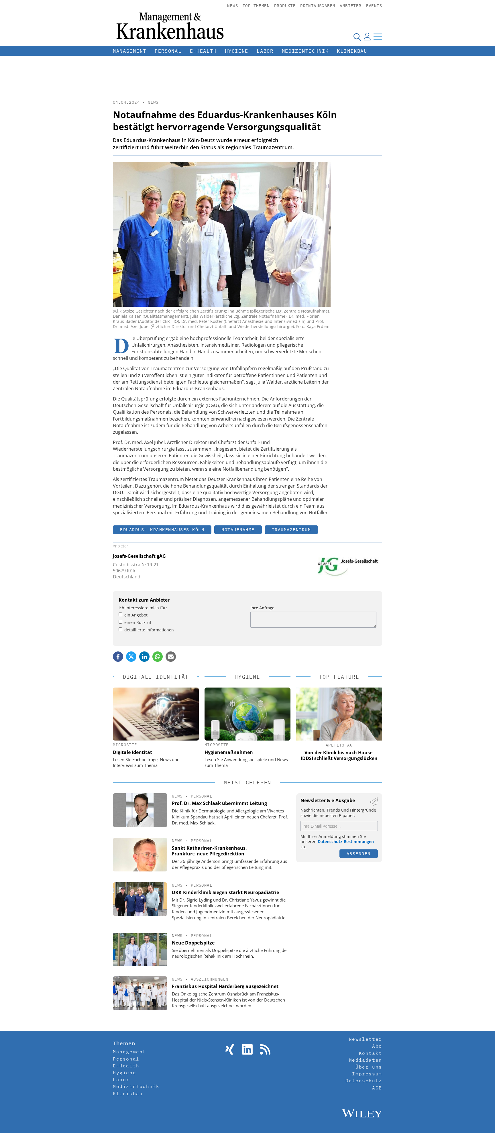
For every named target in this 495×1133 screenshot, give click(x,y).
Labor (265, 51)
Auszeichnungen (210, 979)
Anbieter (350, 5)
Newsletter (365, 1039)
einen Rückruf (137, 622)
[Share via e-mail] (171, 656)
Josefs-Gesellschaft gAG (139, 556)
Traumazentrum (291, 529)
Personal (168, 51)
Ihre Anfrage (262, 607)
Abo (377, 1046)
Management (129, 51)
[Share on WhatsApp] (157, 656)
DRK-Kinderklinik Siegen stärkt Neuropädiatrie (225, 892)
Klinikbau (352, 51)
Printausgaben (317, 5)
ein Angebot (136, 615)
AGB (377, 1088)
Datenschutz (363, 1080)
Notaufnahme (238, 529)
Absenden (359, 853)
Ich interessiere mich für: (143, 607)
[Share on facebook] (118, 656)
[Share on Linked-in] (144, 656)
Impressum (367, 1074)
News (232, 5)
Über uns (368, 1067)
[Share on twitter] (131, 656)
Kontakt (370, 1053)
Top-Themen (256, 5)
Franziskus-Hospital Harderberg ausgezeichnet (225, 986)
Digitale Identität (132, 752)
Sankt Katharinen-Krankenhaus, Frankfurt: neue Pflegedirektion (209, 851)
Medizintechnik (305, 51)
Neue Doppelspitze (193, 943)
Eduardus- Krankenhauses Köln (162, 529)
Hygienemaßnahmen (229, 752)
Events (374, 5)
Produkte (285, 5)
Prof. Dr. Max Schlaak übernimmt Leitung (219, 803)
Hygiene (236, 51)
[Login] (367, 36)
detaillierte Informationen (149, 630)
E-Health (203, 51)
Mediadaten (365, 1060)
